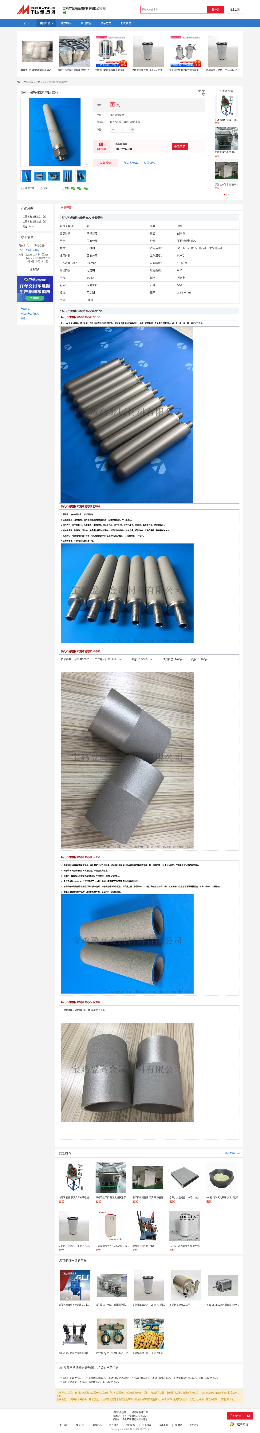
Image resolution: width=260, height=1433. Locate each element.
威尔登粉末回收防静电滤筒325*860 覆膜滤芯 (81, 70)
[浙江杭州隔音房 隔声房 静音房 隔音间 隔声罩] (226, 170)
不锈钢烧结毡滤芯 (118, 1378)
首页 (19, 82)
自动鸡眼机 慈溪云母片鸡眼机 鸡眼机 (234, 120)
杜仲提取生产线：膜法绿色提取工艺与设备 (117, 1304)
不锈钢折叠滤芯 (68, 1382)
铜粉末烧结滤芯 (208, 1378)
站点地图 (113, 1425)
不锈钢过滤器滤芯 (90, 1382)
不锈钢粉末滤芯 (161, 1378)
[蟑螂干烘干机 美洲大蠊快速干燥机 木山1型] (226, 138)
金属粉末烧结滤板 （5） (35, 221)
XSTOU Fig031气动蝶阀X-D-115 (112, 1353)
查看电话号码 (32, 250)
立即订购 (149, 163)
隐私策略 (130, 1425)
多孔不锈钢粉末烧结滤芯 (135, 1416)
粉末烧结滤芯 (111, 1382)
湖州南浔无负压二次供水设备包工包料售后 (80, 1353)
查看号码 (180, 146)
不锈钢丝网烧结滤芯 (185, 1378)
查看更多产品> (232, 1153)
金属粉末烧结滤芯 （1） (35, 216)
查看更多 (34, 269)
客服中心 (97, 1425)
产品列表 (28, 82)
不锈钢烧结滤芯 (141, 1378)
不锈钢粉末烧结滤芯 (71, 1378)
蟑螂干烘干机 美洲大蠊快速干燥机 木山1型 (236, 152)
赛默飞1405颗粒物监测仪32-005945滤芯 (41, 70)
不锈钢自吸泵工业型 (179, 1304)
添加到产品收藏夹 (30, 313)
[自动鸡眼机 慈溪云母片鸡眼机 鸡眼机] (226, 106)
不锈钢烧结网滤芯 (95, 1378)
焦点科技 (134, 1429)
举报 (46, 188)
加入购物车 (131, 163)
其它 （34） (29, 226)
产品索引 (25, 308)
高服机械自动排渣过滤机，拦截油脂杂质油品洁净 (84, 1304)
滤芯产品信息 (119, 1412)
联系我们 (80, 1425)
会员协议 (146, 1425)
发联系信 (105, 163)
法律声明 (163, 1425)
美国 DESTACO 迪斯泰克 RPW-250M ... (226, 1304)
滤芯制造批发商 (140, 1412)
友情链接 (194, 1425)
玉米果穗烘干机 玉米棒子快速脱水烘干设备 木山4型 (158, 1353)
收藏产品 (29, 188)
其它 (37, 82)
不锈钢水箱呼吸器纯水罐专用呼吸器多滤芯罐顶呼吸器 (122, 70)
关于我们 (64, 1425)
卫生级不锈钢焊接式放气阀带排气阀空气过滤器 (193, 70)
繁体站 (178, 1425)
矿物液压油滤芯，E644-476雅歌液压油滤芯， (155, 70)
